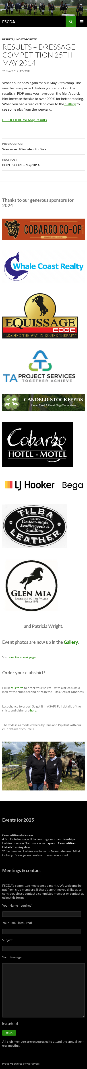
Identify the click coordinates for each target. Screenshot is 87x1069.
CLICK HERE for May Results (24, 120)
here (33, 710)
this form (17, 688)
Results (7, 39)
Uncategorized (25, 39)
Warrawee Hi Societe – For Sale (24, 146)
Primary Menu (81, 21)
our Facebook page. (22, 657)
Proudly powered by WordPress (20, 1063)
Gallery (70, 104)
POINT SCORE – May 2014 (20, 162)
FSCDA (8, 21)
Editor (25, 71)
